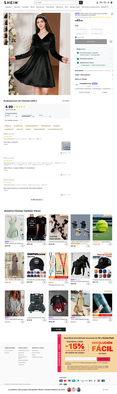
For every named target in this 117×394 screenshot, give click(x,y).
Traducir (6, 144)
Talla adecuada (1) (46, 126)
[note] (58, 277)
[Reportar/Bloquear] (69, 153)
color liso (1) (20, 129)
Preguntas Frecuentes (37, 357)
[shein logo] (10, 2)
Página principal (8, 10)
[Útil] (61, 153)
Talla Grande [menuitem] (59, 7)
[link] (100, 2)
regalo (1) (28, 129)
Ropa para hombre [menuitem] (75, 7)
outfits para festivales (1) (32, 126)
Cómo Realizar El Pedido (22, 357)
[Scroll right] (111, 7)
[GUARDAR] (110, 41)
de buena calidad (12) (39, 129)
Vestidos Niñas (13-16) (33, 10)
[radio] (82, 29)
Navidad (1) (57, 126)
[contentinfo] (86, 381)
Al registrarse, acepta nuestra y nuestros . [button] (86, 363)
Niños (14, 10)
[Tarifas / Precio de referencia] (83, 20)
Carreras (7, 352)
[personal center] (97, 2)
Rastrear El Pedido (23, 360)
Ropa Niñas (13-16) (22, 10)
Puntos (33, 355)
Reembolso (21, 355)
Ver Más (58, 329)
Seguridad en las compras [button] (87, 62)
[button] (108, 2)
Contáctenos (35, 350)
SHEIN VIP (21, 364)
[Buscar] (81, 2)
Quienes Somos (9, 350)
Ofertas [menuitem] (32, 7)
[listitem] (14, 232)
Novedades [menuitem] (25, 7)
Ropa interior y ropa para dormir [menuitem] (91, 7)
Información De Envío (23, 350)
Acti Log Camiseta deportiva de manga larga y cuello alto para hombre (80, 281)
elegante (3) (8, 126)
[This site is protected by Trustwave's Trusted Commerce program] (60, 384)
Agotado (91, 42)
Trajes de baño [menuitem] (50, 7)
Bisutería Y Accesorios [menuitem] (107, 7)
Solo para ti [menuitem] (17, 7)
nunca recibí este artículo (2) (55, 129)
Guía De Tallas (22, 362)
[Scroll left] (109, 7)
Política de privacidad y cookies (88, 362)
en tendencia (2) (18, 126)
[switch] (20, 120)
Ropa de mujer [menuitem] (40, 7)
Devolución (21, 352)
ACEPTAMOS (62, 377)
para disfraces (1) (9, 129)
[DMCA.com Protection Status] (65, 384)
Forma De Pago (36, 352)
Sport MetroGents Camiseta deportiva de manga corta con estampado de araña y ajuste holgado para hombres (58, 319)
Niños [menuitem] (66, 7)
